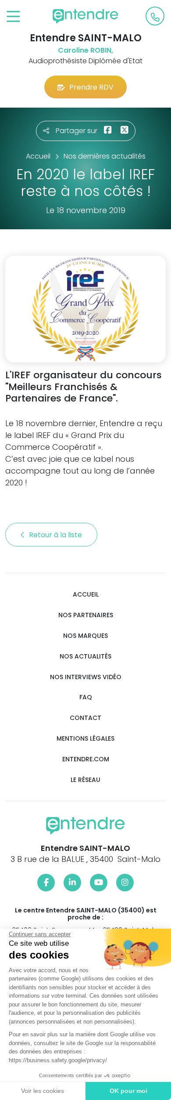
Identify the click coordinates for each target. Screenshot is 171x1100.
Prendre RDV (91, 87)
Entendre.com (85, 759)
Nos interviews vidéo (85, 677)
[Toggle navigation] (13, 17)
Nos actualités (85, 656)
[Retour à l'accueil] (85, 16)
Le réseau (85, 780)
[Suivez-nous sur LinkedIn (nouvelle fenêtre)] (72, 882)
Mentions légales (85, 738)
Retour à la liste (56, 535)
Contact (85, 718)
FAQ (85, 697)
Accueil (86, 594)
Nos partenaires (85, 615)
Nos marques (85, 636)
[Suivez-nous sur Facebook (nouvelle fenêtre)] (46, 882)
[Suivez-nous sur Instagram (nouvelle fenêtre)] (125, 882)
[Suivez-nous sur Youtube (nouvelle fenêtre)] (98, 882)
